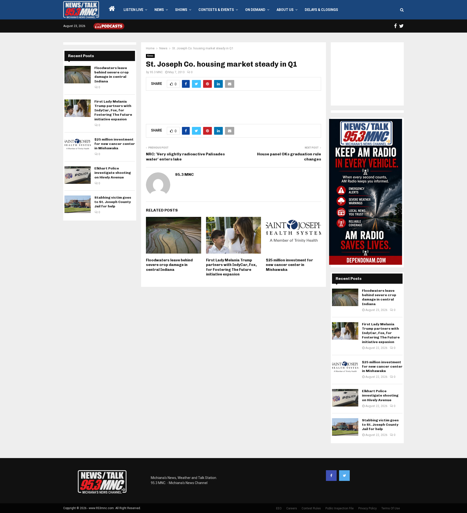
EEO (279, 508)
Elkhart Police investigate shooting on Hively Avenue (112, 172)
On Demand (255, 10)
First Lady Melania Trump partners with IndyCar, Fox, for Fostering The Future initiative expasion (231, 267)
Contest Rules (311, 508)
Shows (181, 10)
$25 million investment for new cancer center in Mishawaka (289, 265)
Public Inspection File (339, 508)
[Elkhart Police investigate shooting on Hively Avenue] (77, 175)
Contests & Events (216, 10)
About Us (285, 10)
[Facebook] (331, 475)
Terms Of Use (390, 508)
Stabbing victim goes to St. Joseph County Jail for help (112, 201)
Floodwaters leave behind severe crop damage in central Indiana (169, 265)
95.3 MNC (156, 72)
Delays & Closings (321, 10)
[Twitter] (344, 475)
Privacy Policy (367, 508)
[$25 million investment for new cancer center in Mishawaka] (77, 146)
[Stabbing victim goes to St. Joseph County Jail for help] (77, 204)
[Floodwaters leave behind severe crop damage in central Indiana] (77, 74)
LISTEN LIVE (133, 10)
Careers (291, 508)
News (159, 10)
